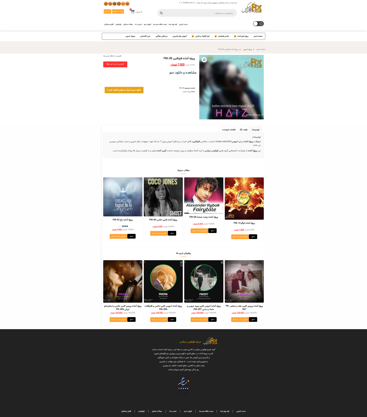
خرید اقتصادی (145, 36)
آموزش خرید (147, 24)
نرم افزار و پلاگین (162, 36)
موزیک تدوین (130, 36)
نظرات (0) (244, 129)
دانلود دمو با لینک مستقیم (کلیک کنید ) (124, 90)
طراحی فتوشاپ (223, 36)
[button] (115, 64)
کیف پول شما (173, 24)
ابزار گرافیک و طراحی (202, 36)
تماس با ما (138, 24)
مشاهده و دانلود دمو (182, 72)
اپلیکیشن (118, 24)
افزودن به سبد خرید (240, 236)
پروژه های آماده (242, 36)
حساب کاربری (183, 24)
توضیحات (255, 129)
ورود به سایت (118, 11)
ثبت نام (107, 11)
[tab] (255, 130)
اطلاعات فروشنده (229, 129)
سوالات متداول (128, 24)
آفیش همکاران (109, 24)
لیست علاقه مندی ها (160, 24)
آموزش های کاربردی (180, 36)
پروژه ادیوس (247, 49)
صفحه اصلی (258, 36)
